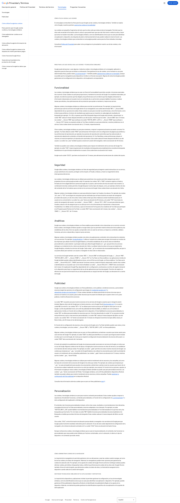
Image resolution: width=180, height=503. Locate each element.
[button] (164, 3)
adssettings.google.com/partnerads (65, 292)
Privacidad (68, 500)
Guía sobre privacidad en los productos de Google (11, 61)
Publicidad (5, 17)
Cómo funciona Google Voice (11, 56)
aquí (102, 381)
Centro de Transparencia (88, 500)
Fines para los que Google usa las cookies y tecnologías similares (12, 29)
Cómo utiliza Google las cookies (12, 23)
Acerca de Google (57, 500)
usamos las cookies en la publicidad (84, 25)
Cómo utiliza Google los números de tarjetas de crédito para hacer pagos (14, 50)
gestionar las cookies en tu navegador (108, 73)
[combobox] (126, 500)
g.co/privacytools (80, 73)
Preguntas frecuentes (78, 7)
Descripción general (9, 7)
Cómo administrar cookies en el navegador (12, 35)
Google (47, 500)
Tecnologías (62, 7)
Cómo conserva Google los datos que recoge (14, 67)
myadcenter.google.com (98, 290)
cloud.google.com (109, 304)
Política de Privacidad (27, 7)
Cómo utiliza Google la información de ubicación (14, 44)
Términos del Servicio (46, 7)
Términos (76, 500)
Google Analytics (77, 239)
